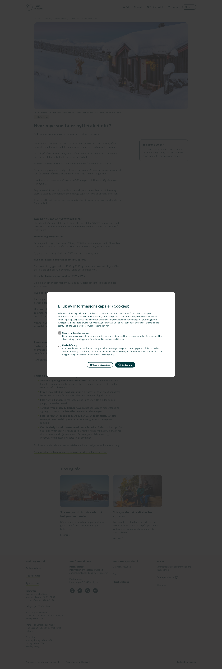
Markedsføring (69, 345)
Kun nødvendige (101, 365)
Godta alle (127, 365)
